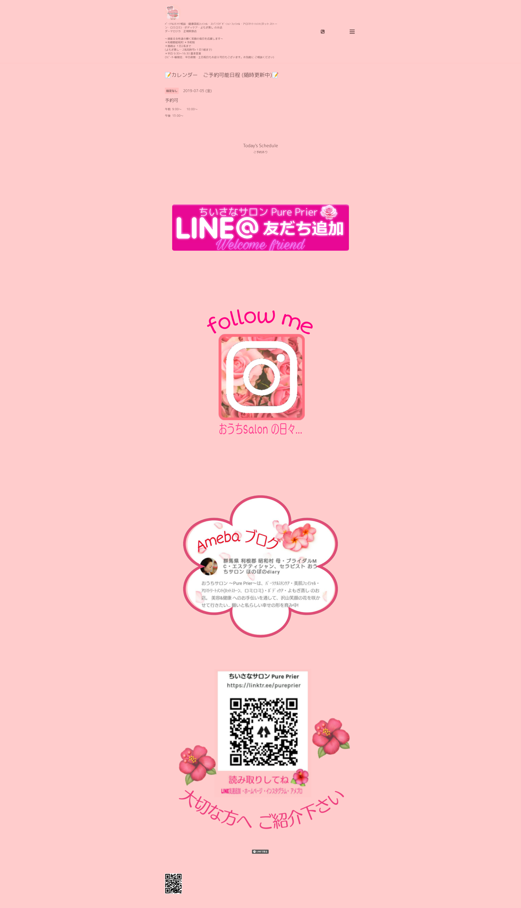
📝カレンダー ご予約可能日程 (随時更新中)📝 (222, 74)
